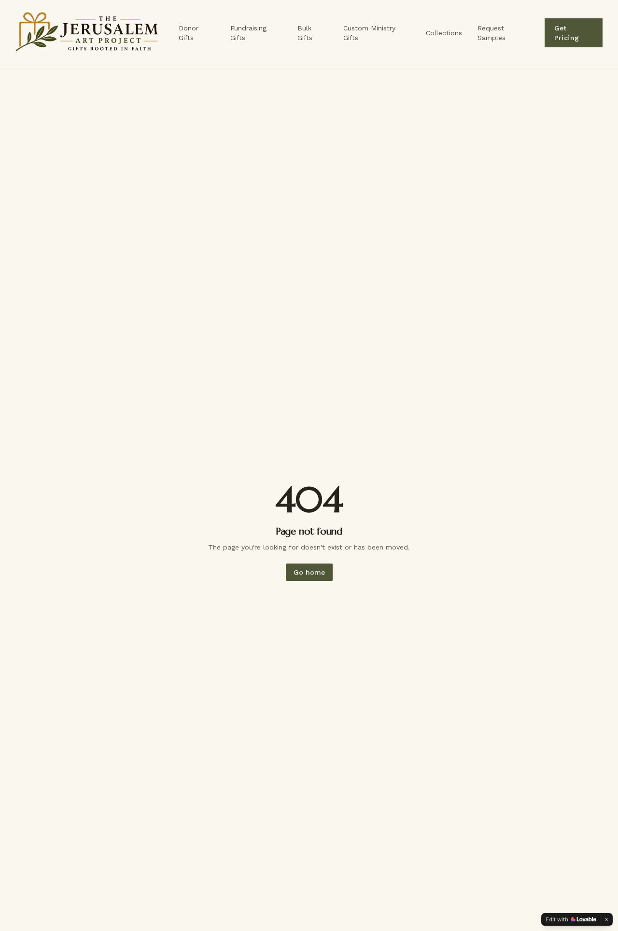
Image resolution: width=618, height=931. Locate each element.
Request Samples (492, 33)
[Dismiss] (606, 919)
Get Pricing (566, 33)
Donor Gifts (188, 33)
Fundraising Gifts (248, 33)
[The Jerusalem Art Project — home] (91, 33)
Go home (309, 572)
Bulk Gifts (304, 33)
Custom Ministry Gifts (369, 33)
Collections (444, 33)
